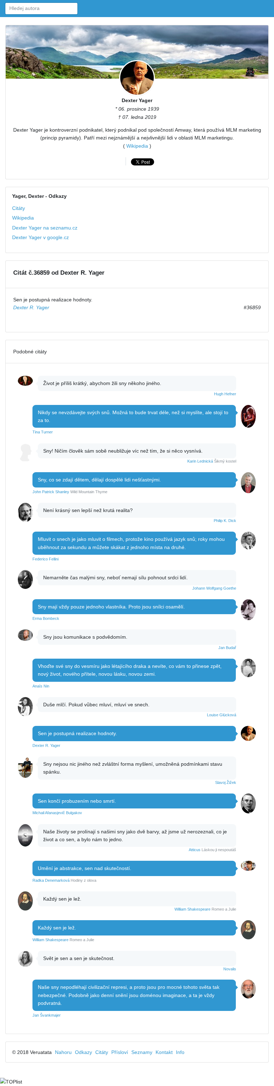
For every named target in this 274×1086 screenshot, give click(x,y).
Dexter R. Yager (31, 307)
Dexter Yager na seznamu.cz (44, 228)
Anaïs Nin (40, 686)
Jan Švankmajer (46, 1015)
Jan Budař (227, 647)
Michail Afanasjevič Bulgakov (57, 813)
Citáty (18, 208)
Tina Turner (42, 432)
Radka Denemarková (51, 880)
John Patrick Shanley (50, 492)
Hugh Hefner (225, 394)
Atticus (195, 850)
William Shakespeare (192, 909)
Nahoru (63, 1052)
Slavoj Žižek (225, 782)
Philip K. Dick (225, 520)
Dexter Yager (137, 100)
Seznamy (141, 1052)
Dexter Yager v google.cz (40, 237)
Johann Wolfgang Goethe (214, 588)
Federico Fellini (45, 559)
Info (180, 1052)
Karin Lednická (200, 461)
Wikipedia (137, 146)
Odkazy (83, 1052)
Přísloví (119, 1052)
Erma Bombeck (45, 618)
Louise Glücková (221, 715)
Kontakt (164, 1052)
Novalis (229, 969)
